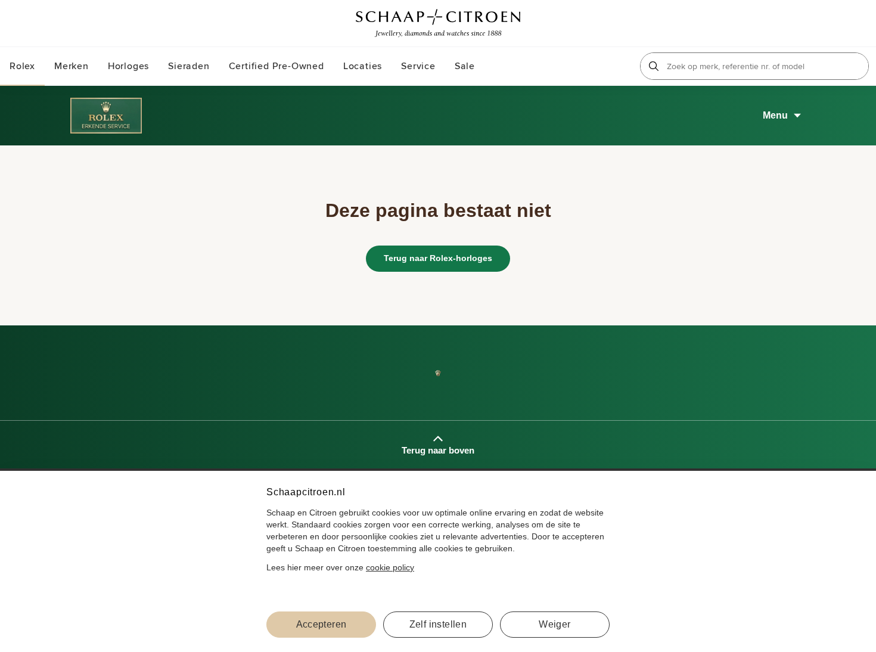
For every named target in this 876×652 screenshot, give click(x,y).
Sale (465, 66)
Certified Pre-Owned (276, 66)
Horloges (128, 66)
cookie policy (390, 567)
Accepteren (321, 624)
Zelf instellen (438, 624)
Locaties (362, 66)
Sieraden (188, 66)
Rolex (22, 66)
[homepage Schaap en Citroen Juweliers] (438, 23)
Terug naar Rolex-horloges (438, 258)
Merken (71, 66)
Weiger (554, 624)
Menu (775, 115)
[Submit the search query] (654, 66)
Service (418, 66)
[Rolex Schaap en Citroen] (829, 23)
